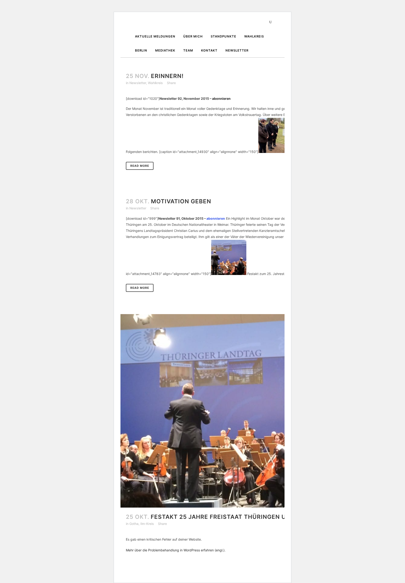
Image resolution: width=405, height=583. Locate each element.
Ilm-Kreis (147, 524)
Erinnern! (167, 76)
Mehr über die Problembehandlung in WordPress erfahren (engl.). (175, 550)
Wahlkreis (155, 83)
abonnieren (221, 98)
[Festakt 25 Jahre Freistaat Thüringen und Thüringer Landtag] (249, 411)
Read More (139, 165)
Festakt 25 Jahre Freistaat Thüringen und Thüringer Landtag (256, 516)
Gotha (134, 524)
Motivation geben (181, 201)
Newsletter (137, 83)
